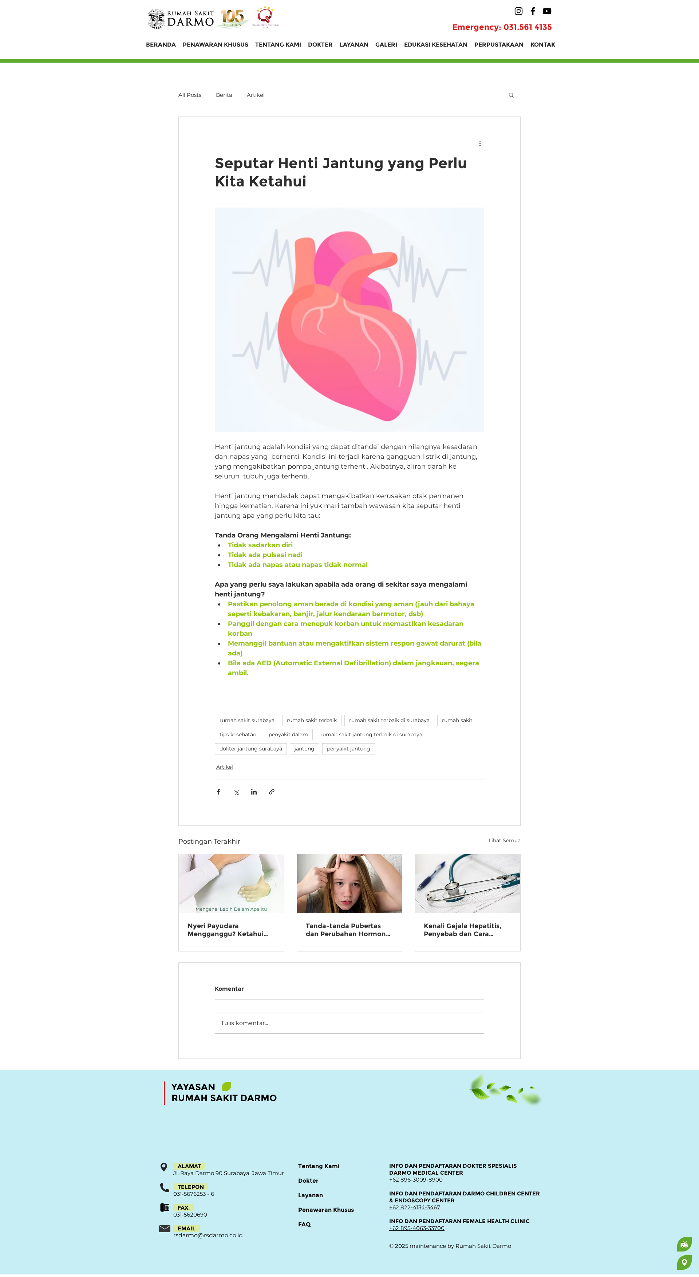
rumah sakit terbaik (312, 720)
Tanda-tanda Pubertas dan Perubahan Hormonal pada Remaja (349, 930)
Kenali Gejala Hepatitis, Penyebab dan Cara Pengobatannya (462, 930)
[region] (656, 1244)
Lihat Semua (505, 840)
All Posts (189, 94)
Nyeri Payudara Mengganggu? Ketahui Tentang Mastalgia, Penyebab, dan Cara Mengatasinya (225, 930)
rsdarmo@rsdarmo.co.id (208, 1235)
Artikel (256, 94)
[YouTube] (547, 11)
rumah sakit (457, 720)
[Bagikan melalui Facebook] (218, 791)
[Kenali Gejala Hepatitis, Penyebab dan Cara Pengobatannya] (467, 883)
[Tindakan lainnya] (479, 143)
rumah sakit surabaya (247, 720)
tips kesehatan (238, 734)
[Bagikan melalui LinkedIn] (253, 791)
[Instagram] (518, 11)
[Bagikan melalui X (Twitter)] (236, 791)
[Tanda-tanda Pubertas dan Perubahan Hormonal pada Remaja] (349, 883)
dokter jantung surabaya (251, 748)
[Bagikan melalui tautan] (271, 791)
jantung (305, 748)
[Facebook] (533, 11)
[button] (511, 95)
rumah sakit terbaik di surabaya (389, 720)
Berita (224, 94)
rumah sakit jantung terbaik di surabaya (371, 734)
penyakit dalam (288, 734)
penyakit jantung (348, 748)
